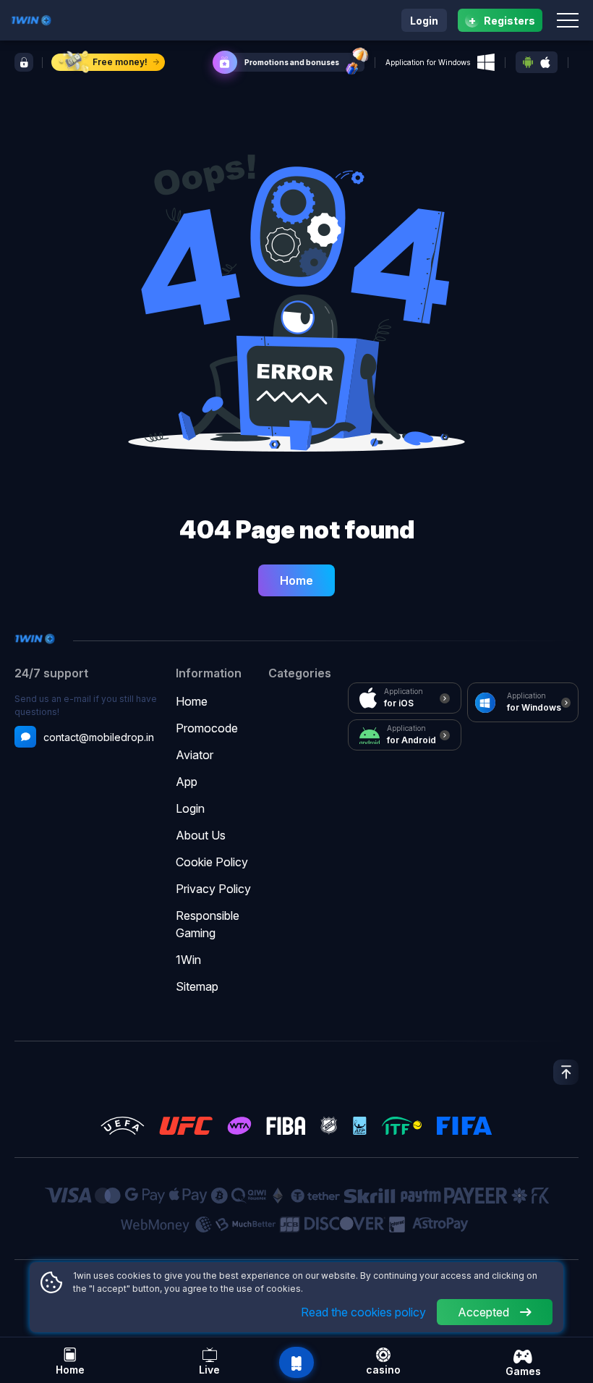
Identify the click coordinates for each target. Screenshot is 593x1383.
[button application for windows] (486, 62)
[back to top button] (566, 1072)
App (186, 781)
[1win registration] (23, 62)
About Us (201, 835)
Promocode (207, 728)
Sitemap (197, 986)
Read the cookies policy (363, 1312)
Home (296, 580)
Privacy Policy (213, 888)
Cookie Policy (212, 862)
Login (424, 20)
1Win (188, 959)
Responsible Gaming (207, 924)
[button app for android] (528, 62)
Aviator (194, 755)
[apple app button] (545, 62)
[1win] (31, 18)
